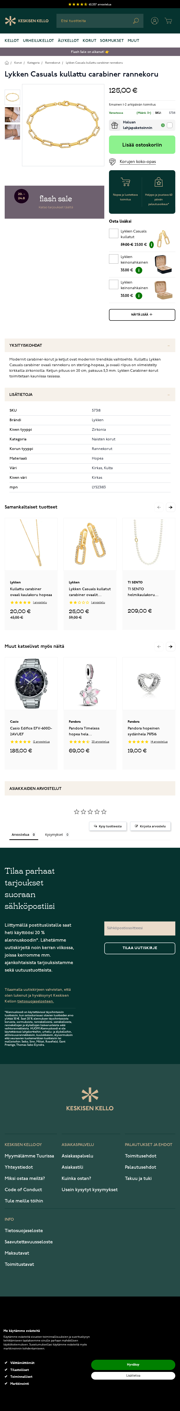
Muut (133, 41)
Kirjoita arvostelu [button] (153, 826)
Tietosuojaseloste (24, 1231)
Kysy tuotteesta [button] (110, 826)
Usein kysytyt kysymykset (90, 1190)
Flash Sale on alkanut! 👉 (90, 52)
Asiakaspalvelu (77, 1156)
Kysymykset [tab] (54, 834)
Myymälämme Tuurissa (29, 1156)
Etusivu (7, 63)
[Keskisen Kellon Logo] (27, 21)
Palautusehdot (140, 1167)
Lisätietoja (21, 395)
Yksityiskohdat (25, 346)
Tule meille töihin (24, 1201)
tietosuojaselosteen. (35, 1001)
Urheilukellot (38, 41)
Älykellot (68, 41)
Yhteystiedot (19, 1167)
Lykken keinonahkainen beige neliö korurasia (134, 286)
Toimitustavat (19, 1264)
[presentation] (111, 121)
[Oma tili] (154, 21)
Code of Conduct (23, 1190)
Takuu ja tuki (138, 1178)
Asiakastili (72, 1167)
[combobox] (99, 21)
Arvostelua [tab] (20, 834)
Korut (89, 41)
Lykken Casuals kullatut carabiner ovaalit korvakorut (135, 235)
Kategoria (33, 63)
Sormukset (112, 41)
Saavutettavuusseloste (29, 1242)
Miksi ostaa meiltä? (25, 1178)
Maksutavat (17, 1253)
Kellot (12, 41)
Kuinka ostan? (76, 1178)
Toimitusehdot (140, 1156)
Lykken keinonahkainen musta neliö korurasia (134, 260)
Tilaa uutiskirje (140, 948)
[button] (170, 507)
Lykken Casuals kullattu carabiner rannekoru (94, 63)
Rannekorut (52, 63)
